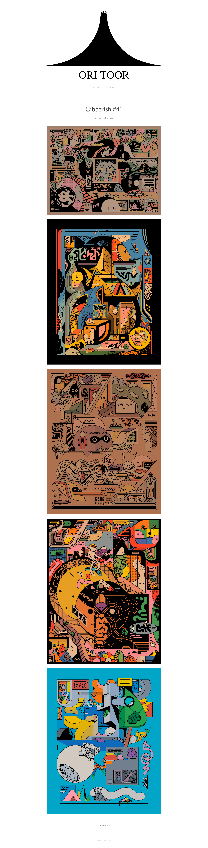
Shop (112, 87)
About (96, 87)
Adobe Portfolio (107, 840)
